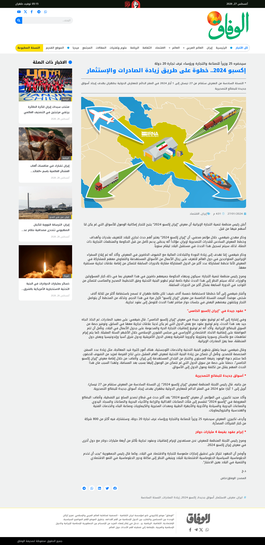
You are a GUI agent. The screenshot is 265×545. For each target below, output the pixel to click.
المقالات (101, 47)
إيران (210, 47)
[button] (115, 488)
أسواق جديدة (206, 497)
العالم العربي (194, 47)
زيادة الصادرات (171, 497)
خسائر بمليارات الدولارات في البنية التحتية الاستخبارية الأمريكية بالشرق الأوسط (46, 289)
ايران (240, 497)
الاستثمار (221, 497)
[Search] (18, 20)
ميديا (76, 47)
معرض (231, 497)
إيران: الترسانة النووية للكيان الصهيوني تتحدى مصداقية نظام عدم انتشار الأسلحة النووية (45, 230)
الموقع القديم (55, 47)
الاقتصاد (160, 47)
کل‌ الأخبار (242, 47)
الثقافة (147, 47)
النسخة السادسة (151, 497)
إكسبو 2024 (188, 497)
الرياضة (134, 47)
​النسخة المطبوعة (28, 47)
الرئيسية (221, 47)
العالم (176, 47)
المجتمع (87, 47)
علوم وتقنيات (118, 47)
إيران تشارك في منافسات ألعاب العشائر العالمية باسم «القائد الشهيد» (49, 171)
